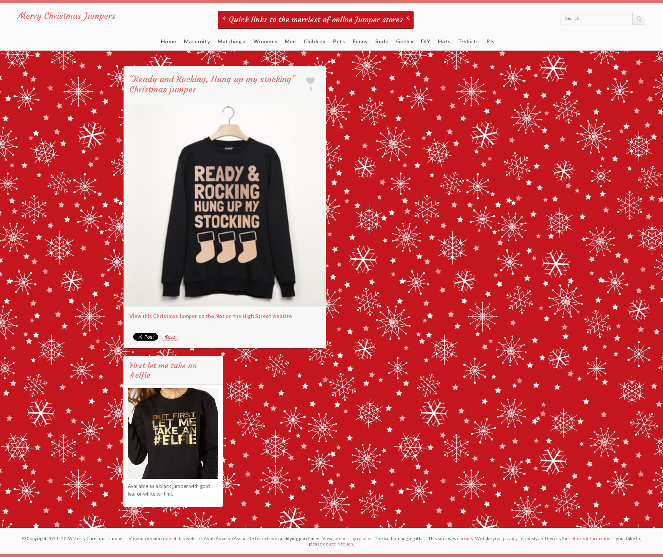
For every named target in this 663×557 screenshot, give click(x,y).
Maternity (197, 41)
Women (265, 41)
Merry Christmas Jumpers (66, 16)
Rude (381, 41)
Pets (339, 41)
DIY (425, 41)
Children (314, 41)
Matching (232, 41)
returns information (589, 538)
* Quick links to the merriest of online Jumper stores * (316, 19)
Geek (404, 41)
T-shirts (468, 41)
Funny (360, 41)
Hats (444, 41)
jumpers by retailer (352, 538)
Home (168, 41)
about (170, 538)
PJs (491, 41)
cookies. (465, 538)
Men (290, 41)
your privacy (505, 538)
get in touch (341, 544)
